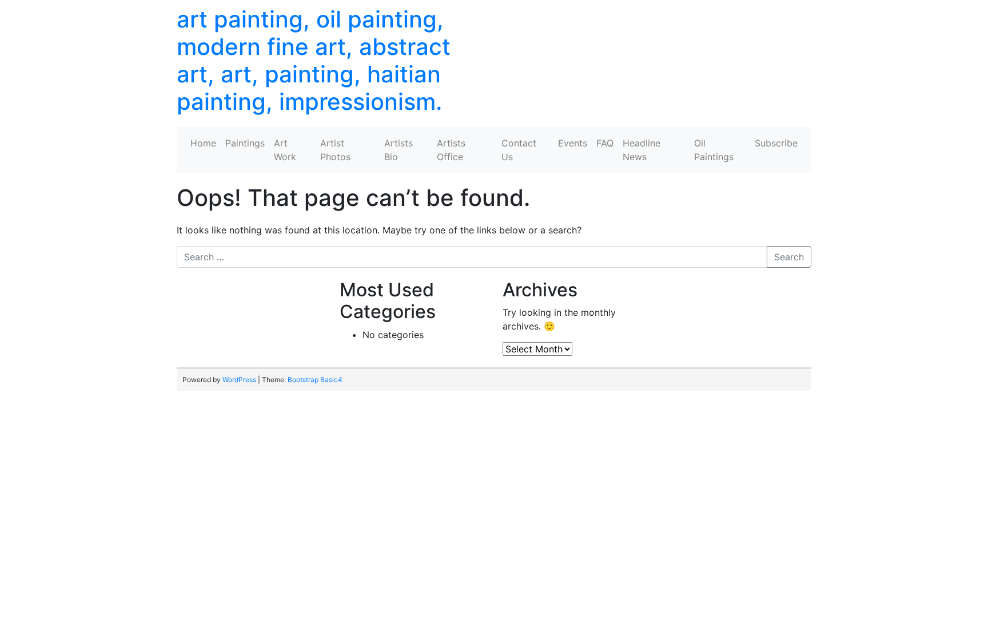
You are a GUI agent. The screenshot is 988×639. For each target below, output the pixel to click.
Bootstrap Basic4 (315, 379)
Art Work (285, 149)
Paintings (245, 143)
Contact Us (518, 149)
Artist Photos (335, 149)
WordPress (239, 379)
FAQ (604, 143)
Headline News (641, 149)
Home (203, 143)
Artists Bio (398, 149)
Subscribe (776, 143)
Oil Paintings (714, 149)
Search (789, 257)
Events (572, 143)
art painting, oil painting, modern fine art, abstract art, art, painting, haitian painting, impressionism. (314, 60)
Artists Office (451, 149)
